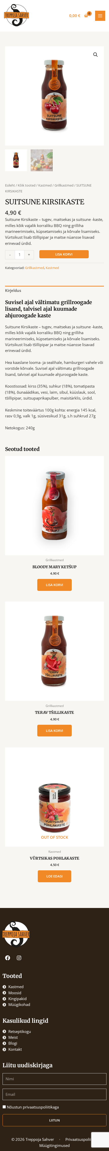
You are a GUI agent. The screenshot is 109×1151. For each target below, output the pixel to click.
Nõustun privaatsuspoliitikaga (33, 1107)
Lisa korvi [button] (54, 584)
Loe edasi (54, 876)
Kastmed (45, 185)
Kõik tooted (26, 185)
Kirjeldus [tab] (13, 290)
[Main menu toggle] (100, 16)
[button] (95, 54)
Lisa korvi (63, 254)
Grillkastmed (64, 185)
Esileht (10, 185)
